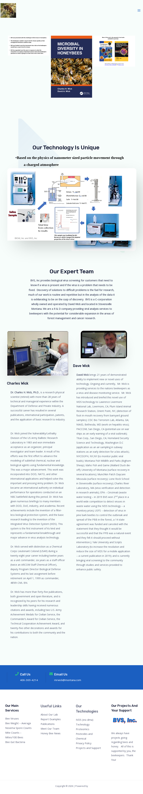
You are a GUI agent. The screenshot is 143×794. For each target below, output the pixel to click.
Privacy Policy (83, 743)
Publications (48, 724)
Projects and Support (88, 748)
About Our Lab (49, 714)
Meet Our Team (50, 728)
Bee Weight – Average (18, 723)
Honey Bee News (51, 733)
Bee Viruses (12, 718)
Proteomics (82, 729)
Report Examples (51, 719)
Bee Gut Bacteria (15, 742)
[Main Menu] (139, 10)
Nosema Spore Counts (18, 728)
